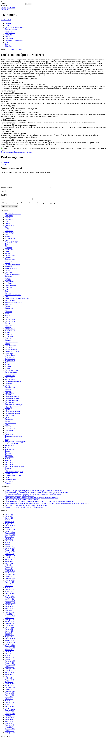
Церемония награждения (14, 472)
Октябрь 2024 (10, 556)
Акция (7, 253)
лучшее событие (11, 349)
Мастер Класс (10, 355)
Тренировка (9, 457)
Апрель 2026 (9, 522)
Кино (7, 317)
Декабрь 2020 (10, 642)
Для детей (8, 287)
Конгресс (8, 325)
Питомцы (8, 389)
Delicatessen (9, 219)
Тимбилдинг (9, 449)
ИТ (6, 310)
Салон (7, 425)
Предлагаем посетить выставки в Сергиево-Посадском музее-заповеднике (31, 498)
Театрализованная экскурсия (15, 442)
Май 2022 (8, 610)
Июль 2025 (9, 539)
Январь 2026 (9, 527)
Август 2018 (9, 695)
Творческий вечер (11, 438)
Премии (8, 394)
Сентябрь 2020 (10, 648)
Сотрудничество (11, 29)
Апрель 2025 (9, 544)
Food (6, 42)
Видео (7, 270)
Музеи (7, 364)
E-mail (12, 8)
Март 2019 (9, 682)
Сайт (2, 199)
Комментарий (6, 187)
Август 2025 (9, 537)
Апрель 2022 (9, 612)
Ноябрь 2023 (9, 576)
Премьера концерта (12, 396)
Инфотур (8, 306)
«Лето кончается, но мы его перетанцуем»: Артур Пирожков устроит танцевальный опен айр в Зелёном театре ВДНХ (47, 503)
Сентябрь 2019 (10, 670)
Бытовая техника (11, 268)
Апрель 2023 (9, 589)
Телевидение (9, 445)
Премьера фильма (11, 400)
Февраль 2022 (10, 616)
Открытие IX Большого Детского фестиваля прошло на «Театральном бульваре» (33, 490)
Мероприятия (10, 361)
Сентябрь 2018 (10, 693)
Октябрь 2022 (10, 601)
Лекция (7, 344)
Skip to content (6, 20)
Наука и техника (11, 372)
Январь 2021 (9, 640)
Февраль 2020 (10, 661)
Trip (6, 244)
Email (3, 195)
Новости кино (10, 376)
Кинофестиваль (10, 321)
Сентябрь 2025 (10, 535)
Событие (8, 426)
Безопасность (10, 259)
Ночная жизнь (10, 379)
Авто (7, 251)
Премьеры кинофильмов (14, 40)
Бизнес (7, 263)
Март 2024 (9, 569)
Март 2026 (9, 524)
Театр (7, 440)
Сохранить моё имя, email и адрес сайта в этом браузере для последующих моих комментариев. (37, 203)
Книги (7, 323)
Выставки (8, 35)
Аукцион (8, 257)
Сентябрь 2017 (10, 716)
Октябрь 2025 (10, 533)
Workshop (8, 248)
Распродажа (9, 419)
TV (6, 246)
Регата (7, 421)
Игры (7, 297)
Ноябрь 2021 (9, 621)
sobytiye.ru (4, 9)
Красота (8, 338)
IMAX (7, 229)
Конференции (10, 33)
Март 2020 (9, 659)
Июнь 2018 (9, 699)
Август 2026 (9, 514)
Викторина (9, 272)
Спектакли (9, 38)
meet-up (7, 234)
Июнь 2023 (9, 586)
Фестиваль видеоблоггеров (14, 466)
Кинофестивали (10, 319)
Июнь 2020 (9, 653)
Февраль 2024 (10, 571)
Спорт (7, 432)
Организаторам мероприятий (15, 27)
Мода (7, 362)
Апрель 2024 (9, 567)
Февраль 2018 (10, 706)
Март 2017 (9, 727)
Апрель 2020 (9, 657)
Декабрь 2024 (10, 552)
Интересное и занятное (13, 302)
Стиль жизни (9, 434)
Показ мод (8, 391)
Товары (7, 451)
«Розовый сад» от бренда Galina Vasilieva (19, 496)
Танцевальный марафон (13, 436)
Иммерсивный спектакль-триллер (17, 298)
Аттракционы (10, 255)
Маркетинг (9, 353)
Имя (3, 191)
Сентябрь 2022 (10, 603)
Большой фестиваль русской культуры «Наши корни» (24, 507)
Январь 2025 (9, 550)
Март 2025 (9, 546)
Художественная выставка (22, 152)
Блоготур (8, 266)
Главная (8, 23)
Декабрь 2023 (10, 574)
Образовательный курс (13, 381)
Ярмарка (8, 483)
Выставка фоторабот (12, 274)
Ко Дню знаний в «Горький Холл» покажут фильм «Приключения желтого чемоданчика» (37, 492)
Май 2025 (8, 542)
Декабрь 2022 (10, 597)
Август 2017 (9, 717)
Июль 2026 (9, 516)
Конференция (10, 330)
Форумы (8, 36)
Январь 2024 (9, 572)
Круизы (8, 340)
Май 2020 (8, 655)
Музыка (8, 366)
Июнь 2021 (9, 631)
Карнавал (8, 312)
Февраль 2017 (10, 729)
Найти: (3, 4)
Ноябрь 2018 (9, 689)
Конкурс (8, 327)
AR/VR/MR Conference (13, 214)
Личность (8, 347)
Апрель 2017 (9, 725)
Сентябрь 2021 (10, 625)
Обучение (8, 383)
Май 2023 (8, 588)
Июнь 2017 (9, 721)
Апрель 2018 (9, 702)
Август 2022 (9, 604)
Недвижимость (10, 374)
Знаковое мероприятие (13, 295)
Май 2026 (8, 520)
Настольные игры (11, 370)
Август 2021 (9, 627)
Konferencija (9, 233)
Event (3, 152)
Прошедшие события (12, 411)
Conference (9, 216)
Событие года (10, 428)
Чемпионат (9, 474)
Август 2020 (9, 650)
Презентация (9, 393)
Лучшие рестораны (12, 351)
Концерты (8, 31)
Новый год (9, 378)
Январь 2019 (9, 685)
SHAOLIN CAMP (11, 242)
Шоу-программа (11, 479)
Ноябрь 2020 (9, 644)
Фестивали (9, 462)
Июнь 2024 (9, 563)
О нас (7, 25)
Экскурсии (9, 481)
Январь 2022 (9, 618)
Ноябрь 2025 (9, 531)
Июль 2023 (9, 584)
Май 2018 (8, 700)
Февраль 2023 (10, 593)
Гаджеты (8, 280)
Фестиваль (9, 464)
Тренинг (8, 453)
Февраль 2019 (10, 684)
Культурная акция (11, 342)
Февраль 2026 (10, 525)
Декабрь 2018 (10, 687)
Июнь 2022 (9, 608)
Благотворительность (12, 265)
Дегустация (9, 283)
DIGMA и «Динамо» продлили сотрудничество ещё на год (26, 505)
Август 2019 (9, 672)
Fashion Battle (10, 225)
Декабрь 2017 (10, 710)
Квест (7, 314)
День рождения (10, 285)
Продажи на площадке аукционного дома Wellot (22, 499)
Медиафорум (9, 357)
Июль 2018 (9, 697)
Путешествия (10, 415)
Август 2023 (9, 582)
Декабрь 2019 (10, 665)
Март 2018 (9, 704)
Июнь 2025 (9, 540)
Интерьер (8, 304)
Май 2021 (8, 633)
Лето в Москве (10, 346)
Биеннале (8, 261)
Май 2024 (8, 565)
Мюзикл (8, 368)
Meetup (7, 236)
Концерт (8, 332)
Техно (7, 447)
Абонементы (9, 249)
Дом (6, 289)
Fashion (7, 223)
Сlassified (8, 46)
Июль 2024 (9, 561)
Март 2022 (9, 614)
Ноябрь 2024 (9, 554)
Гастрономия (9, 282)
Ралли (7, 417)
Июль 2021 (9, 629)
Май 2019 (8, 678)
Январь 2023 (9, 595)
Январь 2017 (9, 731)
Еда (6, 291)
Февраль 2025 (10, 548)
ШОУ (7, 477)
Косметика (9, 336)
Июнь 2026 (9, 518)
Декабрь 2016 (10, 733)
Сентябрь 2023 (10, 580)
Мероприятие (10, 359)
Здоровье (8, 293)
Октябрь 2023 (10, 578)
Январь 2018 (9, 708)
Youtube (3, 8)
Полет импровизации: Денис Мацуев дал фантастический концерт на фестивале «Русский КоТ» (39, 501)
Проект (7, 410)
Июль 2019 (9, 674)
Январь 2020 (9, 663)
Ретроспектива (10, 423)
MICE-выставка (10, 238)
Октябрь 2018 (10, 691)
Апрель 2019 (9, 680)
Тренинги (8, 455)
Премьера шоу (10, 402)
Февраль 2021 (10, 638)
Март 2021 (9, 636)
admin (20, 49)
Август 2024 (9, 559)
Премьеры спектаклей (13, 406)
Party (6, 240)
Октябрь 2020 (10, 646)
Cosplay (7, 217)
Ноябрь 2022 (9, 599)
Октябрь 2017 (10, 714)
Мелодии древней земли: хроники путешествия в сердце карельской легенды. (33, 494)
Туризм (7, 44)
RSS (8, 8)
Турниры (8, 460)
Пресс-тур (8, 408)
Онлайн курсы (10, 387)
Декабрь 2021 (10, 620)
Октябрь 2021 (10, 623)
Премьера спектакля (12, 398)
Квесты (7, 315)
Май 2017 (8, 723)
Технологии (13, 443)
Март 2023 (9, 591)
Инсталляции (10, 300)
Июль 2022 (9, 606)
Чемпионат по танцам (13, 475)
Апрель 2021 (9, 635)
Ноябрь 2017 (9, 712)
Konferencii (9, 231)
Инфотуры (9, 308)
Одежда (8, 385)
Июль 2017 (9, 719)
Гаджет (7, 278)
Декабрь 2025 (10, 529)
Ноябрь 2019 (9, 667)
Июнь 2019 (9, 676)
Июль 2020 (9, 652)
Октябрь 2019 (10, 668)
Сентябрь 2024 (10, 557)
